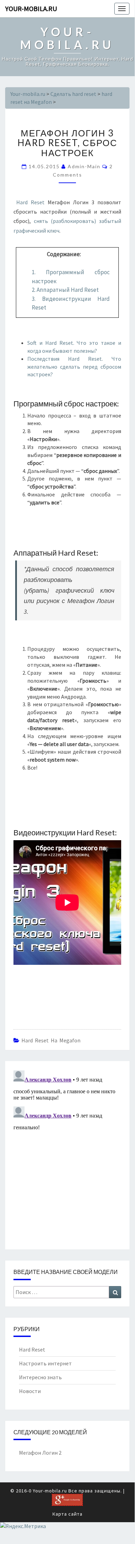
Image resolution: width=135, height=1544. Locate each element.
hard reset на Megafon (50, 1040)
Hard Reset (30, 202)
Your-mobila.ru (31, 8)
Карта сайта (67, 1514)
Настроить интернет (45, 1363)
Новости (30, 1391)
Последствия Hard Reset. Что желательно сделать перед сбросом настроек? (74, 366)
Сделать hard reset (73, 93)
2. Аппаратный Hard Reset (65, 290)
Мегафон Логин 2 (40, 1452)
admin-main (84, 166)
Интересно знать (40, 1377)
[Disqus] (67, 1154)
